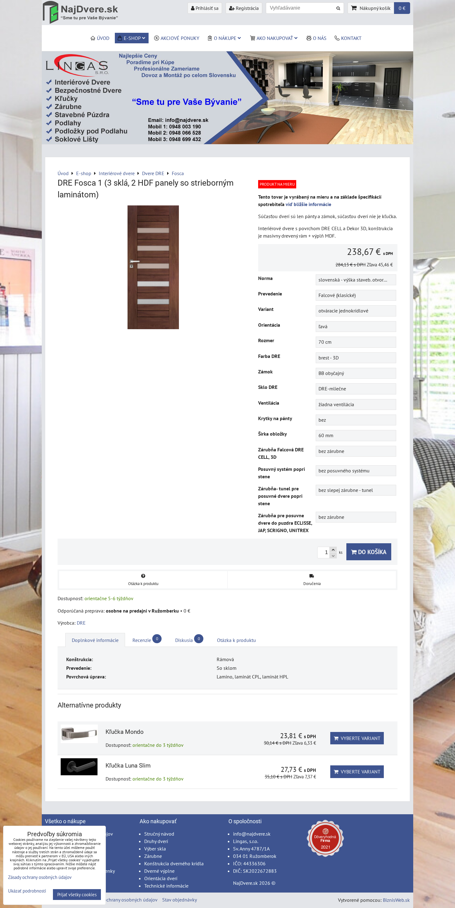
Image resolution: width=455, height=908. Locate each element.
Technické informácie (166, 886)
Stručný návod (159, 834)
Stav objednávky (179, 900)
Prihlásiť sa (206, 8)
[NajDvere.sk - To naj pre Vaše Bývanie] (227, 142)
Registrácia (247, 8)
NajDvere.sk (245, 883)
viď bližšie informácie (308, 204)
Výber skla (155, 849)
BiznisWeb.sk (396, 900)
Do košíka (372, 552)
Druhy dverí (156, 841)
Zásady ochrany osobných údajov (123, 900)
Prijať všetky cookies (77, 894)
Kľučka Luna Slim (128, 765)
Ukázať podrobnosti (27, 891)
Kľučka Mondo (125, 731)
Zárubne (153, 856)
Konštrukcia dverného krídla (174, 863)
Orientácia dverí (160, 878)
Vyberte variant (359, 738)
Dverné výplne (159, 871)
